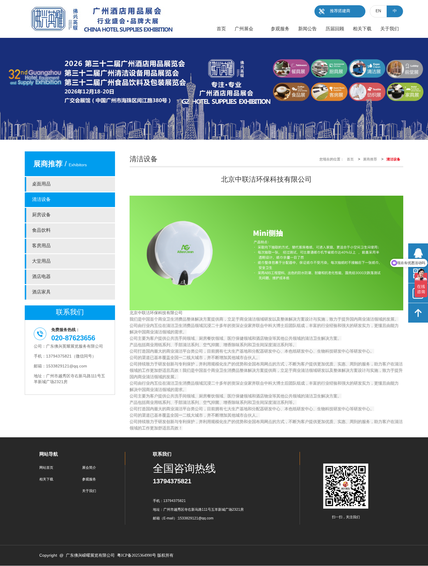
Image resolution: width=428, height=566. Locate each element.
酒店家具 (41, 292)
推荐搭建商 (340, 11)
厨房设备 (41, 215)
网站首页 (46, 468)
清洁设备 (41, 199)
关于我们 (89, 491)
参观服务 (89, 479)
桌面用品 (41, 184)
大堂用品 (41, 261)
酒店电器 (41, 276)
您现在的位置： (331, 159)
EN (378, 11)
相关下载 (46, 479)
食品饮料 (41, 230)
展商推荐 (370, 159)
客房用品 (41, 245)
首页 (350, 159)
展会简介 (89, 468)
